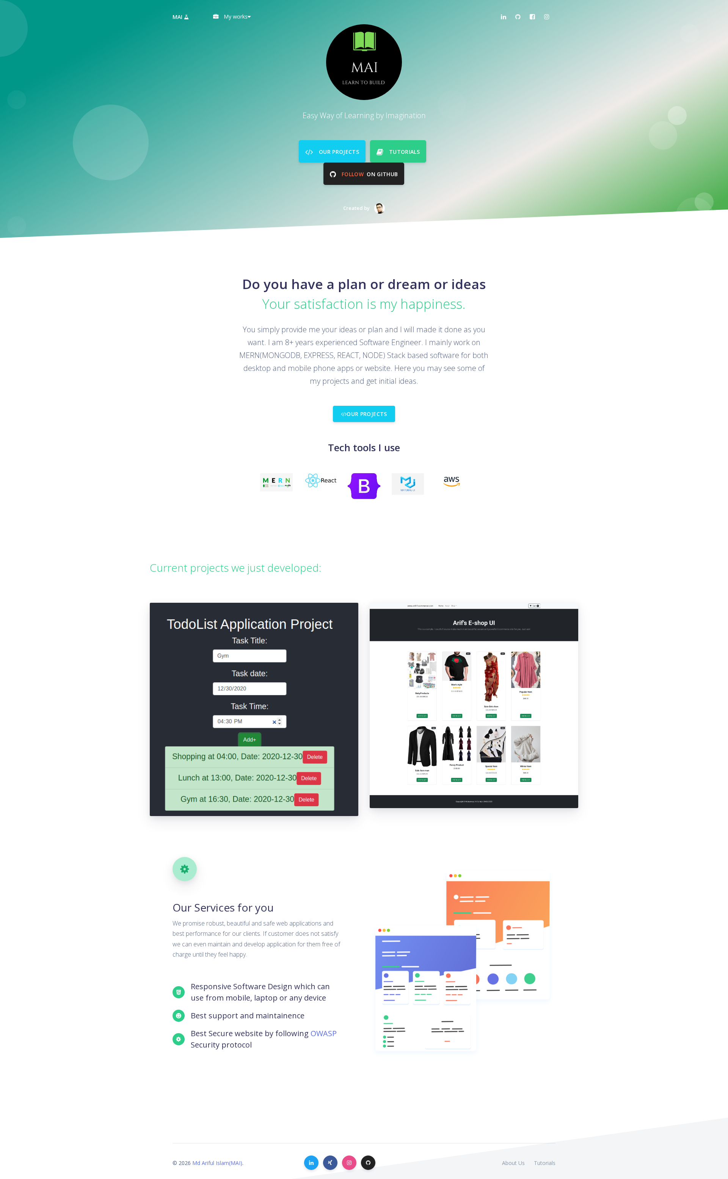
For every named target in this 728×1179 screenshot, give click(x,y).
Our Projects (367, 413)
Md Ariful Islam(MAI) (217, 1162)
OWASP (324, 1033)
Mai (178, 16)
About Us (513, 1162)
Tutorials (544, 1162)
